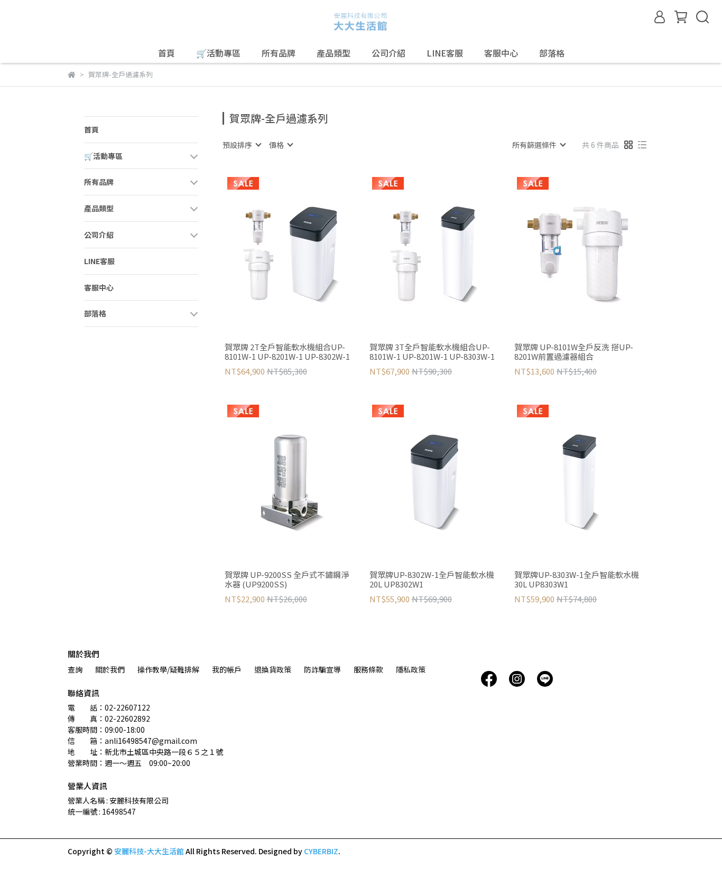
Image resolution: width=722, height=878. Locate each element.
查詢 (75, 669)
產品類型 (333, 53)
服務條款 (368, 669)
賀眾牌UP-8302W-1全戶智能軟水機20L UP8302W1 (431, 579)
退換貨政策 (272, 669)
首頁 (166, 53)
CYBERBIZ (321, 851)
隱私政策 (410, 669)
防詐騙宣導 (322, 669)
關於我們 (110, 669)
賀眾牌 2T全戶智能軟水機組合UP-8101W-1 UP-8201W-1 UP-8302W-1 (287, 351)
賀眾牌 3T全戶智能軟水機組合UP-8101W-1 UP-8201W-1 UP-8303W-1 (432, 351)
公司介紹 (388, 53)
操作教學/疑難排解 (168, 669)
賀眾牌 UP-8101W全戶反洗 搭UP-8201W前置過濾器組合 (573, 351)
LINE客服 (445, 53)
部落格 (551, 53)
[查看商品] (274, 251)
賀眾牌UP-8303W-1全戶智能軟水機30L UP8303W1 (576, 579)
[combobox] (242, 144)
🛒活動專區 (218, 53)
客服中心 (501, 53)
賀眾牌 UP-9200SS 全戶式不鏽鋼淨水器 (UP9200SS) (287, 579)
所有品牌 (278, 53)
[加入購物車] (305, 251)
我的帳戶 (227, 669)
